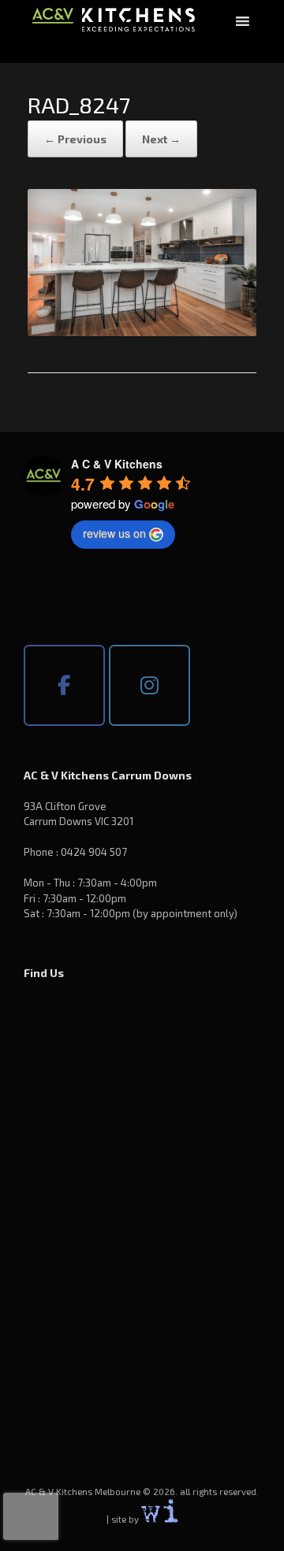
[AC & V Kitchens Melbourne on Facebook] (64, 686)
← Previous (75, 139)
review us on (114, 533)
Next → (161, 139)
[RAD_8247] (142, 331)
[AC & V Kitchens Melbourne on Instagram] (149, 686)
